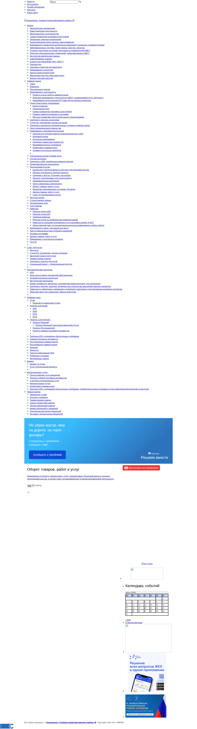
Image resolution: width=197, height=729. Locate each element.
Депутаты (34, 250)
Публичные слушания (39, 355)
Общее (30, 25)
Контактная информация (44, 139)
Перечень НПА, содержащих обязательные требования (54, 336)
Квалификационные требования (47, 144)
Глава (32, 83)
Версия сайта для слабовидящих (143, 467)
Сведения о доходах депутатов (43, 261)
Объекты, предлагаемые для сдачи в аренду (52, 178)
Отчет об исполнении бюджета (43, 366)
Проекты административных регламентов (51, 330)
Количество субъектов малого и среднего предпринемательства (61, 169)
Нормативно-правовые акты (45, 147)
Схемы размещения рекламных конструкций (49, 36)
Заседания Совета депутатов (43, 255)
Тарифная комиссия (41, 217)
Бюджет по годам (37, 364)
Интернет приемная (39, 397)
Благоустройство (40, 106)
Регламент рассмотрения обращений (46, 414)
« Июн (128, 619)
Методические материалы (41, 280)
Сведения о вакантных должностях (48, 142)
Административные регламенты (44, 339)
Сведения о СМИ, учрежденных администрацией (51, 161)
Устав (32, 300)
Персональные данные (40, 89)
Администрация (34, 81)
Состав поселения (38, 158)
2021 (35, 308)
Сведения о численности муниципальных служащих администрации (60, 125)
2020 (35, 311)
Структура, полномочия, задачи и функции (48, 122)
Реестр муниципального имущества (45, 128)
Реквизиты (34, 86)
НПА (32, 272)
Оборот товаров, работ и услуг (46, 186)
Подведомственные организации (44, 164)
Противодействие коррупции (39, 269)
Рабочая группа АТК (41, 214)
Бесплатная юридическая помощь (45, 56)
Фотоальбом (32, 4)
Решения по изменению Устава (46, 303)
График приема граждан (40, 400)
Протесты (34, 350)
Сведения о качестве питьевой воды (46, 67)
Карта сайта (32, 12)
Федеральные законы (39, 358)
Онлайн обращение (35, 7)
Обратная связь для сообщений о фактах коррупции (53, 291)
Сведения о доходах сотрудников (44, 119)
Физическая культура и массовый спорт (47, 75)
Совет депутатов (34, 247)
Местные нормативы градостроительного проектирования (58, 117)
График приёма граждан (40, 258)
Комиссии (34, 208)
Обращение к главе (38, 394)
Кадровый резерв (40, 136)
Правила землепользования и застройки (50, 114)
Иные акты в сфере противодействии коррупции (51, 275)
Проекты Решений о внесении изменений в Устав (57, 325)
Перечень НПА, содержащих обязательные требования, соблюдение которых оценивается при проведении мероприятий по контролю (89, 389)
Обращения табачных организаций (45, 39)
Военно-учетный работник (41, 78)
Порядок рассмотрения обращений (45, 411)
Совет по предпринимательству (47, 194)
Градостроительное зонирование (44, 103)
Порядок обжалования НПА (42, 352)
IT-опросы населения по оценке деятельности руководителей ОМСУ (60, 50)
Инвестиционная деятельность (43, 31)
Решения (34, 347)
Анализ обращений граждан (42, 402)
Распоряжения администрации (43, 344)
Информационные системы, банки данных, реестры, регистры (57, 47)
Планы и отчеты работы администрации (50, 94)
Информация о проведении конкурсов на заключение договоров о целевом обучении (67, 44)
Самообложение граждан (41, 58)
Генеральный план (41, 108)
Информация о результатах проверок (46, 239)
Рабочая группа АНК (42, 211)
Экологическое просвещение (42, 28)
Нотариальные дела (39, 203)
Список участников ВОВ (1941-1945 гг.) (47, 61)
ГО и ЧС (33, 241)
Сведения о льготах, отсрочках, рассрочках (51, 175)
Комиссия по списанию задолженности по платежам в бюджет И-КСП (63, 222)
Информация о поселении (41, 69)
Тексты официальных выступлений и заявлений (51, 230)
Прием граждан (34, 391)
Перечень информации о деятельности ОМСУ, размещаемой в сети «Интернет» (68, 97)
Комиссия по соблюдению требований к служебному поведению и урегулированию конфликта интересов (76, 289)
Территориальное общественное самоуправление (52, 42)
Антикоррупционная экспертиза (44, 278)
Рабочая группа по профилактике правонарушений (55, 219)
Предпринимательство (40, 167)
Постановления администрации (44, 341)
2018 (35, 316)
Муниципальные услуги (37, 372)
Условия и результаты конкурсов (47, 150)
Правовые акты (34, 297)
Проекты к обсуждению (40, 319)
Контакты (31, 9)
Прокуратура (35, 64)
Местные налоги (37, 197)
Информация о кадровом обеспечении (47, 130)
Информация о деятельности (43, 92)
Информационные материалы (46, 180)
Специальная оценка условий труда (46, 155)
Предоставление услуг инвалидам (45, 375)
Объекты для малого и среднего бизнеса (50, 172)
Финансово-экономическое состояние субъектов (54, 189)
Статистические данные (40, 200)
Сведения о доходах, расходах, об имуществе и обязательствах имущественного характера (70, 286)
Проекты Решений (41, 322)
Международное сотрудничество (44, 33)
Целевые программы (39, 233)
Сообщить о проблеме (47, 454)
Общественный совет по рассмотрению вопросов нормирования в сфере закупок (68, 225)
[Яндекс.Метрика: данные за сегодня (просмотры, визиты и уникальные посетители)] (133, 622)
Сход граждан (36, 205)
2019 (35, 314)
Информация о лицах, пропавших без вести (49, 228)
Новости (30, 1)
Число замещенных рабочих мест (47, 183)
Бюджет (30, 361)
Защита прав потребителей (42, 72)
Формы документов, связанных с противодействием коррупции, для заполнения (65, 283)
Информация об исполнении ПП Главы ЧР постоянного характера (62, 100)
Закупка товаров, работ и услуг (46, 192)
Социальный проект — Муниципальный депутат (51, 264)
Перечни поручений (38, 305)
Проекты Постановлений (44, 328)
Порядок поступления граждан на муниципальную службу (58, 133)
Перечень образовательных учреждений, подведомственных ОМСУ (60, 53)
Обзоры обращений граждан (42, 405)
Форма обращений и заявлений (44, 408)
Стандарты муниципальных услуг (44, 380)
